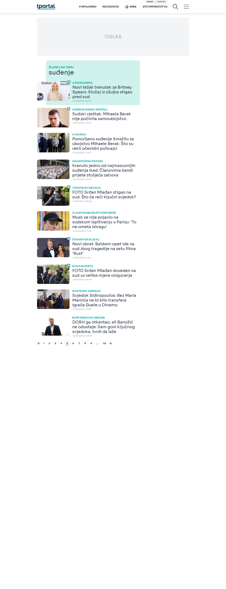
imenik (150, 2)
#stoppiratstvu (155, 6)
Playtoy (161, 2)
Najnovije (111, 6)
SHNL (133, 6)
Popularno (87, 6)
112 (104, 343)
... (97, 343)
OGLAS (113, 37)
